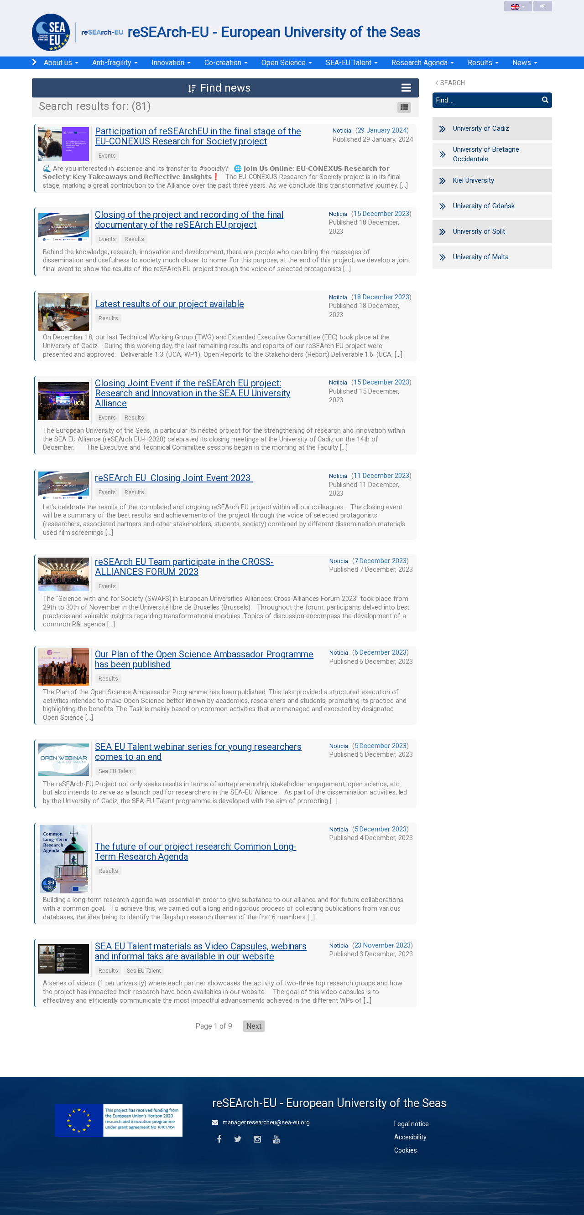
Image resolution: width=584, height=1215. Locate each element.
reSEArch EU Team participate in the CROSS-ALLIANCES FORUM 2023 (184, 566)
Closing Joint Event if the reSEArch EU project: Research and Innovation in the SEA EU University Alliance (192, 393)
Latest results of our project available (169, 303)
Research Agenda (420, 62)
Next (253, 1026)
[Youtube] (276, 1139)
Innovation (168, 62)
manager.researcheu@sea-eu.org (265, 1122)
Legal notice (411, 1124)
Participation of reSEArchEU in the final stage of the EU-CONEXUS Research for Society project (198, 136)
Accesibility (410, 1137)
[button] (225, 88)
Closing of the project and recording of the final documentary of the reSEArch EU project (189, 219)
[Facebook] (219, 1139)
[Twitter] (238, 1139)
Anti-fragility (112, 62)
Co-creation (223, 62)
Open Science (284, 62)
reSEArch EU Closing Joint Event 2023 (174, 477)
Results (481, 62)
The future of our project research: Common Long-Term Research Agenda (195, 851)
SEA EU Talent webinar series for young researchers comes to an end (198, 751)
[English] (518, 6)
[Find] (545, 100)
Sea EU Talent (116, 771)
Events (107, 155)
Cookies (405, 1150)
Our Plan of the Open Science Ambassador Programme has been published (204, 659)
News (522, 62)
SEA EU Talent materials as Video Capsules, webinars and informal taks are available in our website (201, 951)
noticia (342, 130)
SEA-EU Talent (349, 62)
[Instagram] (257, 1139)
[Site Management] (542, 6)
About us (59, 62)
